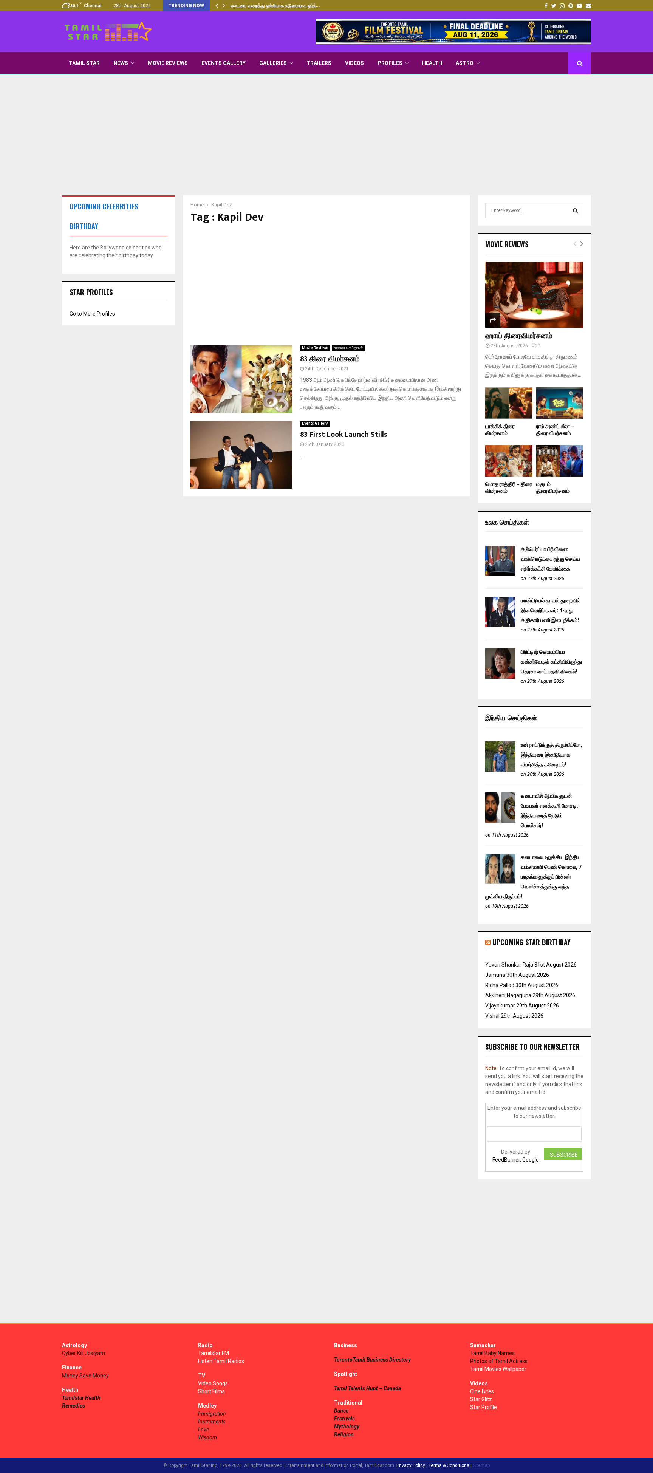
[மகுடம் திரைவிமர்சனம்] (559, 461)
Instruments (212, 1422)
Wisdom (207, 1437)
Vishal (492, 1016)
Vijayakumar (500, 1006)
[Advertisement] (326, 135)
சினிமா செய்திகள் (348, 348)
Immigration (212, 1414)
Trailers (318, 63)
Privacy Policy (410, 1465)
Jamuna (495, 975)
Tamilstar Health (81, 1398)
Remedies (73, 1406)
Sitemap (481, 1465)
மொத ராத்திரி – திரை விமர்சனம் (508, 487)
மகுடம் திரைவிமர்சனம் (553, 487)
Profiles (390, 63)
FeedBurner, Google (515, 1160)
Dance (341, 1411)
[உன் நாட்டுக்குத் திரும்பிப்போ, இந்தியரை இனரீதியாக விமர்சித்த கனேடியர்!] (500, 770)
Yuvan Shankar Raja (509, 965)
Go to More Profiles (92, 314)
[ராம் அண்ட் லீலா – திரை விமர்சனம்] (559, 403)
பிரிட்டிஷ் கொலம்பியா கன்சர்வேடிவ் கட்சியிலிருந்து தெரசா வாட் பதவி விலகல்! (551, 662)
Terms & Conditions (449, 1465)
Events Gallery (223, 63)
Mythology (346, 1426)
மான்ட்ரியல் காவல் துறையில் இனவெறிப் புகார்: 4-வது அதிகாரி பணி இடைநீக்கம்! (550, 610)
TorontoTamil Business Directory (372, 1360)
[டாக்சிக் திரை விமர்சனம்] (508, 403)
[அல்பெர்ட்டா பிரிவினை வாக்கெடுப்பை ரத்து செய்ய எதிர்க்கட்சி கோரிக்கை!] (500, 574)
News (120, 63)
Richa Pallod (499, 985)
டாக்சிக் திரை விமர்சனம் (500, 430)
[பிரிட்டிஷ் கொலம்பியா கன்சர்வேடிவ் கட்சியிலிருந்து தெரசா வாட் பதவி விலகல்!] (500, 677)
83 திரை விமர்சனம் (330, 359)
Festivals (344, 1419)
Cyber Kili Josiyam (83, 1353)
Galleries (273, 63)
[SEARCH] (575, 210)
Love (203, 1430)
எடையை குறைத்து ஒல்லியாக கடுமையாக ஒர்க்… (275, 5)
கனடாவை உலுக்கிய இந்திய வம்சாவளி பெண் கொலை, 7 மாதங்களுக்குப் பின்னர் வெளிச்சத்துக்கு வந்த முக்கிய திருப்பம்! (533, 876)
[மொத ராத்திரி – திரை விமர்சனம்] (508, 461)
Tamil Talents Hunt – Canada (367, 1388)
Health (432, 63)
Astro (465, 63)
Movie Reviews (168, 63)
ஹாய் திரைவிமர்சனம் (518, 336)
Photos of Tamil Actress (499, 1361)
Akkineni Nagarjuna (508, 995)
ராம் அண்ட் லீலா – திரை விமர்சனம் (555, 430)
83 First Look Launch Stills (343, 434)
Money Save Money (85, 1375)
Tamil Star (84, 63)
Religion (344, 1434)
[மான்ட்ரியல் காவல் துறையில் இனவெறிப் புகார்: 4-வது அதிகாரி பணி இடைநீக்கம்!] (500, 625)
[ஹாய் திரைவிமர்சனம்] (534, 294)
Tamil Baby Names (492, 1353)
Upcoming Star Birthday (531, 942)
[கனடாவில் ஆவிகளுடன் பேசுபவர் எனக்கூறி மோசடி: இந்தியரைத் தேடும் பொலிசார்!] (500, 821)
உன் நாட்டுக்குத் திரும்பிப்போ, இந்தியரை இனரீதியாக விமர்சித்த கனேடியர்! (551, 754)
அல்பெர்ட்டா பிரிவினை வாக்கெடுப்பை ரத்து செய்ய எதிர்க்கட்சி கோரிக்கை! (550, 559)
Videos (354, 63)
